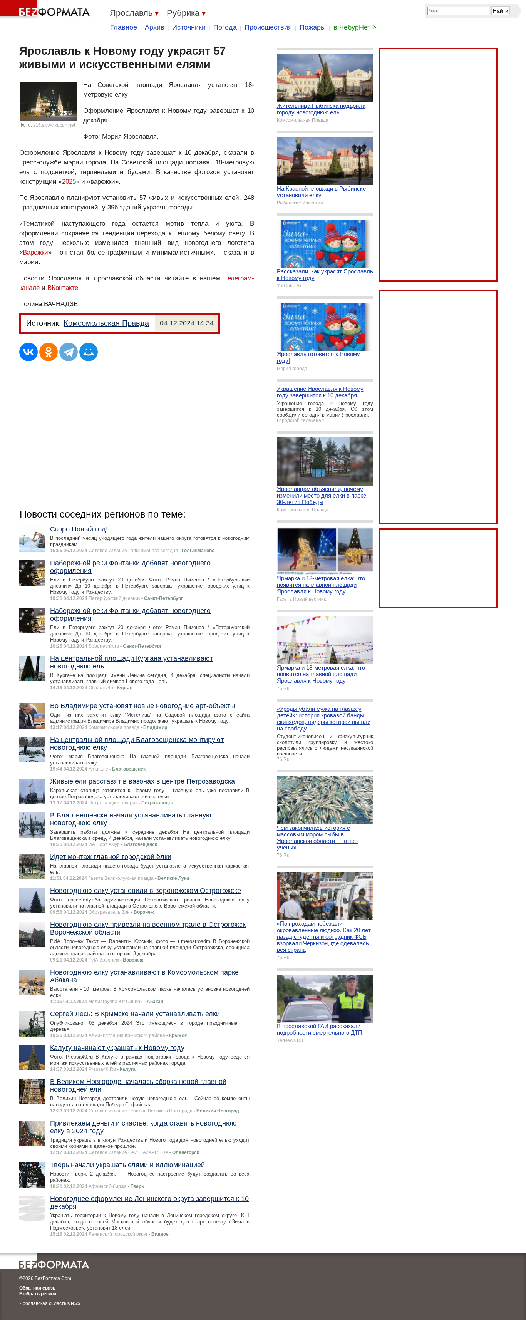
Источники (189, 27)
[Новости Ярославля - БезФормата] (46, 9)
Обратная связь (37, 1288)
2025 (69, 181)
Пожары (313, 27)
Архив (154, 27)
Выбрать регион (37, 1294)
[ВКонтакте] (28, 352)
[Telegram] (68, 352)
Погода (225, 27)
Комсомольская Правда (106, 323)
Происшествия (268, 27)
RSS (75, 1303)
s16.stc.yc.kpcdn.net (54, 125)
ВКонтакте (62, 287)
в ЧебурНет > (355, 27)
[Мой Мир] (88, 352)
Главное (123, 27)
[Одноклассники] (48, 352)
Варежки (35, 252)
